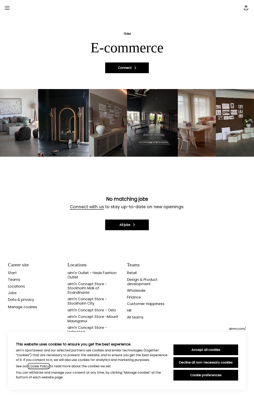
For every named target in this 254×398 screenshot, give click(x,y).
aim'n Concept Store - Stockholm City (87, 301)
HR (129, 310)
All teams (135, 317)
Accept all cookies (205, 349)
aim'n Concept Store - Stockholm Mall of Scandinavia (87, 288)
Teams (14, 279)
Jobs (12, 292)
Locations (16, 286)
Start (12, 272)
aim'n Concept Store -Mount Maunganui (92, 318)
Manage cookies (22, 306)
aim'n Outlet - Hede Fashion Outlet (91, 275)
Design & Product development (142, 281)
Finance (134, 297)
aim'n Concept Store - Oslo (91, 310)
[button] (246, 7)
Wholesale (136, 290)
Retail (132, 272)
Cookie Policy (38, 366)
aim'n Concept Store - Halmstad (87, 329)
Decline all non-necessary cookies (206, 362)
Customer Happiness (146, 303)
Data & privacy (21, 299)
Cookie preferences (205, 375)
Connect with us (87, 207)
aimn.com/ (237, 328)
